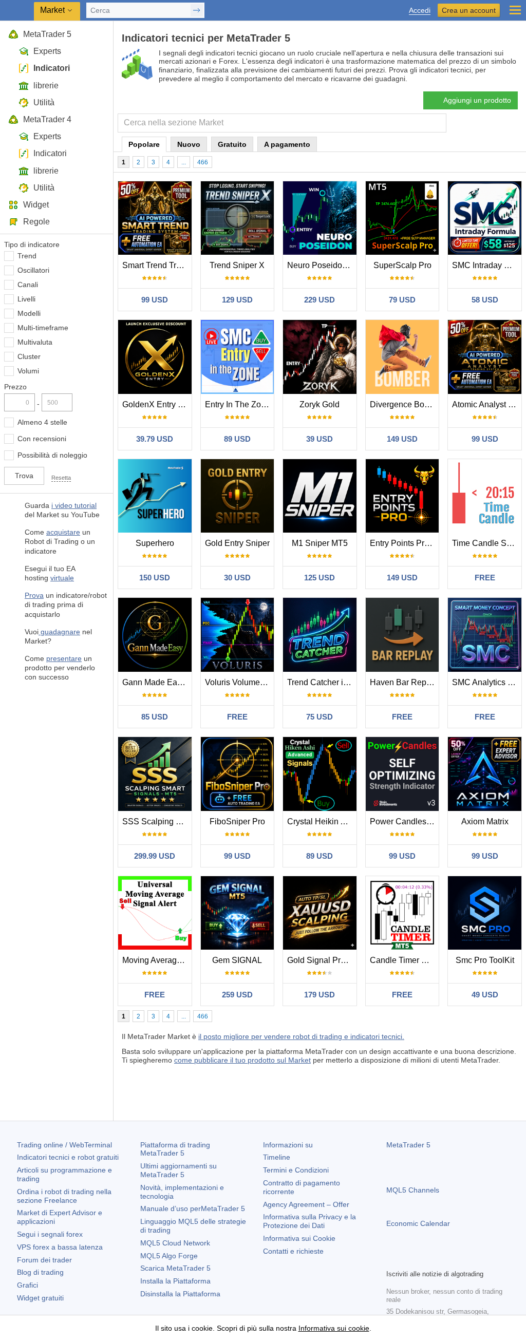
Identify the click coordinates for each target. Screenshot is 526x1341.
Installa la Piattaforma (175, 1281)
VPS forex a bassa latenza (60, 1247)
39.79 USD (154, 439)
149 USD (402, 439)
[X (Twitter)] (425, 1260)
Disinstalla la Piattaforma (180, 1294)
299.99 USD (154, 856)
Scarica (175, 1268)
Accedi (419, 10)
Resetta (61, 478)
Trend (26, 256)
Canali (27, 284)
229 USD (319, 299)
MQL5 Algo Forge (169, 1256)
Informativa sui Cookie (299, 1238)
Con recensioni (41, 439)
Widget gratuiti (40, 1298)
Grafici (27, 1285)
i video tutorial (74, 505)
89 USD (237, 439)
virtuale (62, 578)
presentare (64, 658)
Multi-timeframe (42, 328)
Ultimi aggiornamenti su (178, 1170)
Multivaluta (34, 342)
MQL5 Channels (412, 1190)
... (183, 162)
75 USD (319, 716)
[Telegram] (409, 1260)
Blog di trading (40, 1272)
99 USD (154, 299)
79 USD (402, 299)
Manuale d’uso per (192, 1208)
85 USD (154, 716)
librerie (46, 85)
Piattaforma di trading (175, 1149)
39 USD (319, 439)
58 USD (485, 299)
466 (202, 162)
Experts (47, 51)
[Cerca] (437, 123)
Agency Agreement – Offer (306, 1204)
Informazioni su (288, 1145)
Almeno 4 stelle (42, 422)
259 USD (237, 994)
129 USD (237, 299)
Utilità (43, 102)
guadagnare (59, 632)
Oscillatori (33, 270)
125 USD (319, 577)
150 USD (154, 577)
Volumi (28, 371)
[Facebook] (392, 1260)
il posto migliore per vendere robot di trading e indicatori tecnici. (301, 1036)
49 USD (485, 994)
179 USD (319, 994)
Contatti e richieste (293, 1251)
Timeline (276, 1157)
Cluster (29, 356)
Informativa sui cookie (333, 1328)
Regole (36, 221)
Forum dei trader (44, 1260)
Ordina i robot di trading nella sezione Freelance (64, 1195)
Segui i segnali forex (50, 1234)
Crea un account (469, 10)
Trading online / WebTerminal (64, 1145)
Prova (34, 595)
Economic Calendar (418, 1223)
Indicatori (51, 68)
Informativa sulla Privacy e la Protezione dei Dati (309, 1221)
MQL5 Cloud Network (175, 1243)
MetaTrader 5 (47, 34)
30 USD (237, 577)
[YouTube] (442, 1260)
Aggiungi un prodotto (477, 100)
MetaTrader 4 (47, 119)
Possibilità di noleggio (52, 455)
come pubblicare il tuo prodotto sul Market (242, 1060)
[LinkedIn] (458, 1260)
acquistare (63, 532)
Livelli (26, 299)
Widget (36, 204)
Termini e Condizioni (296, 1170)
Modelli (29, 313)
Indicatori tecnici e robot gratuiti (68, 1157)
